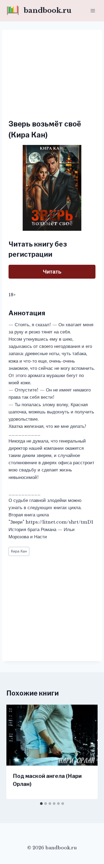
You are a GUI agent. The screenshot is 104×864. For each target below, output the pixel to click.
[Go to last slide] (16, 752)
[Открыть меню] (93, 10)
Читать (52, 271)
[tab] (41, 803)
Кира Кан (19, 551)
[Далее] (88, 752)
